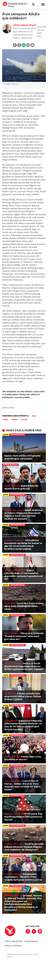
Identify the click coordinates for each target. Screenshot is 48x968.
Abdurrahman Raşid (24, 25)
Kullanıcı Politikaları (13, 946)
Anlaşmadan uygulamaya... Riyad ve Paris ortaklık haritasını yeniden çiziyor (23, 877)
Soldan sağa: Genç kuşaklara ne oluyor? (22, 758)
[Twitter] (34, 931)
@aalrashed (27, 38)
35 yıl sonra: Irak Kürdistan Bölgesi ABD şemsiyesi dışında (23, 817)
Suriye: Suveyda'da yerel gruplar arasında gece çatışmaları (22, 457)
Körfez (14, 419)
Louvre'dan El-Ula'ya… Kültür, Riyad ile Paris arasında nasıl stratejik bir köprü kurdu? (22, 785)
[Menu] (43, 4)
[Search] (33, 4)
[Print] (32, 45)
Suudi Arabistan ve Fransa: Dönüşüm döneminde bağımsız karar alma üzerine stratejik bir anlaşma (23, 514)
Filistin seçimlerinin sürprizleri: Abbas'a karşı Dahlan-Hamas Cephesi (23, 697)
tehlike (24, 419)
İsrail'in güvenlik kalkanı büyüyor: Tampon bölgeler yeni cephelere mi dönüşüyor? (24, 847)
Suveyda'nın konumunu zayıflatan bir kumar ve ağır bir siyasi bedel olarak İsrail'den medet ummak (23, 544)
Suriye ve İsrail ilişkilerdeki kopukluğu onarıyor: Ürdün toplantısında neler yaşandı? (24, 666)
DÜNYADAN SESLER (17, 434)
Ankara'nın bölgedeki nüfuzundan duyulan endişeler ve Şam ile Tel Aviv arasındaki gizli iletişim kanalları (23, 725)
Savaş (5, 419)
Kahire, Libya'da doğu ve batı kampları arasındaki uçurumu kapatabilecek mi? (23, 574)
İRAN (34, 416)
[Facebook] (28, 931)
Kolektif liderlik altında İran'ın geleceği (21, 487)
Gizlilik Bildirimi (31, 942)
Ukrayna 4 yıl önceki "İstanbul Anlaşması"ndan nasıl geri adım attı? (23, 636)
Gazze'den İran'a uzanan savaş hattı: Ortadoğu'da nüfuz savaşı (23, 606)
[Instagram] (40, 931)
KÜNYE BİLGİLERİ (13, 942)
